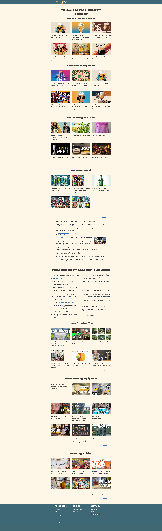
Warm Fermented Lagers (98, 135)
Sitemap (82, 528)
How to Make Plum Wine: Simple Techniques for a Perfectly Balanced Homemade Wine (101, 493)
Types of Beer (76, 511)
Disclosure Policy (89, 528)
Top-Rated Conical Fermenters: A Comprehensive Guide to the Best (101, 398)
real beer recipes (78, 224)
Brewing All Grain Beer (77, 509)
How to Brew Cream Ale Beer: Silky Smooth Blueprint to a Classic (101, 36)
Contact (92, 511)
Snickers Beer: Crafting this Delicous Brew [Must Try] (58, 106)
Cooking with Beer (77, 519)
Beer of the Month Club (66, 237)
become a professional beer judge (93, 313)
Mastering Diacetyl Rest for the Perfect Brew (59, 158)
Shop (56, 511)
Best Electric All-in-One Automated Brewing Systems (60, 417)
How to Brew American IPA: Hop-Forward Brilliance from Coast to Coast (60, 58)
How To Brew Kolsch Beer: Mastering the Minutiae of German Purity (81, 107)
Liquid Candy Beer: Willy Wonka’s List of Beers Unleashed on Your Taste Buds (81, 190)
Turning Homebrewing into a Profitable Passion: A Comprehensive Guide (79, 159)
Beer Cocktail (62, 309)
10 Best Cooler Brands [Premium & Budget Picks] (60, 439)
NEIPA (63, 306)
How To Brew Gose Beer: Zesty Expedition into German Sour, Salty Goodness (101, 107)
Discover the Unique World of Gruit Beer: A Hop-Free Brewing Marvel (100, 159)
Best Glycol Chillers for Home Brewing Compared (100, 417)
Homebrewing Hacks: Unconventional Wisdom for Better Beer (101, 365)
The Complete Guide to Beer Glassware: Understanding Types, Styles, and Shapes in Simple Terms (81, 440)
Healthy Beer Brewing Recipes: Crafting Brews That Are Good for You (81, 85)
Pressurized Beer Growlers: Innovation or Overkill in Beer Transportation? (59, 386)
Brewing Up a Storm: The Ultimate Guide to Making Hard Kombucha (101, 472)
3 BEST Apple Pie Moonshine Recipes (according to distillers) (80, 472)
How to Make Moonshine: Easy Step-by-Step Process (59, 472)
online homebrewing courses (63, 233)
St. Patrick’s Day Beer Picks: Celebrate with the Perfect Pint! (100, 189)
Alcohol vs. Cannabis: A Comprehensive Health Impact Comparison (59, 137)
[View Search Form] (105, 2)
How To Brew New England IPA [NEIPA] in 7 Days (59, 36)
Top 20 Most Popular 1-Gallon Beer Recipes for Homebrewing (60, 84)
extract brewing (62, 302)
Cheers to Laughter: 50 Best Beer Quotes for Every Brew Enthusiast (60, 211)
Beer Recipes (57, 509)
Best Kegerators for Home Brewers (81, 397)
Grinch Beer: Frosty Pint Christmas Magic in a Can (60, 189)
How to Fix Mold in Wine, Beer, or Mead (81, 342)
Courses (56, 513)
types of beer (60, 308)
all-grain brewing (70, 302)
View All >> (105, 111)
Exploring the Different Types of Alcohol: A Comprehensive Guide (80, 492)
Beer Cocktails (76, 517)
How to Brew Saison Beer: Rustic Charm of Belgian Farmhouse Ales (80, 58)
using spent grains (63, 225)
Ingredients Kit (59, 278)
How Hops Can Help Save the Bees (81, 135)
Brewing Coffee (76, 520)
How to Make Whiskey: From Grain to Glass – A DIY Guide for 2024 (60, 492)
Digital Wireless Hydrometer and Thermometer (101, 439)
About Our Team (94, 509)
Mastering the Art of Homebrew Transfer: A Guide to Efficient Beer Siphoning (60, 365)
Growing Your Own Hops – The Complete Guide (100, 342)
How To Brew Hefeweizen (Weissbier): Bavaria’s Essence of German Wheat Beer (80, 37)
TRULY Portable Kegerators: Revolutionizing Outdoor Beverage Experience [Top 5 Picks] (81, 418)
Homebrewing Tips (59, 515)
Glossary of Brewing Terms (60, 520)
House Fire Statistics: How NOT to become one (81, 364)
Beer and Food (76, 513)
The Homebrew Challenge (58, 315)
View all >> (105, 370)
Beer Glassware (76, 515)
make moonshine (58, 311)
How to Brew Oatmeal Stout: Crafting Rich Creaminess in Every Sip (101, 58)
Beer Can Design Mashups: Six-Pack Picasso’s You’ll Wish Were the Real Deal (80, 212)
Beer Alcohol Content (59, 517)
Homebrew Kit (74, 277)
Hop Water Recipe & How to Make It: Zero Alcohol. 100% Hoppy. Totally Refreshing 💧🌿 (60, 343)
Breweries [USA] (58, 522)
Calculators (57, 519)
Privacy (96, 528)
